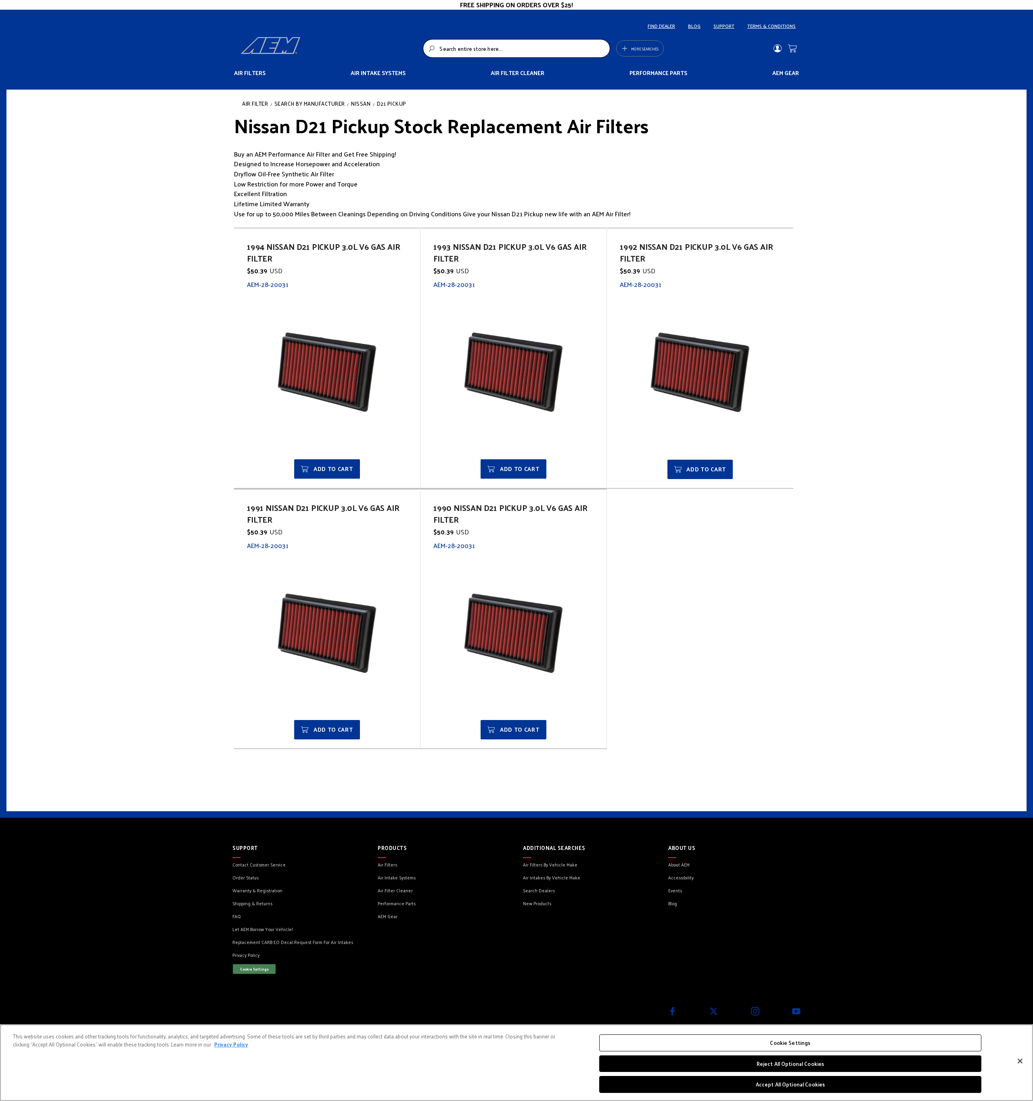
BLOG (694, 25)
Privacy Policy (231, 1044)
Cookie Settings (254, 969)
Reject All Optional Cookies (790, 1063)
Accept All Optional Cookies (790, 1084)
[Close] (1020, 1061)
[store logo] (329, 48)
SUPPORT (723, 25)
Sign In (777, 48)
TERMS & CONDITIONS (771, 25)
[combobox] (516, 48)
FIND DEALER (661, 25)
